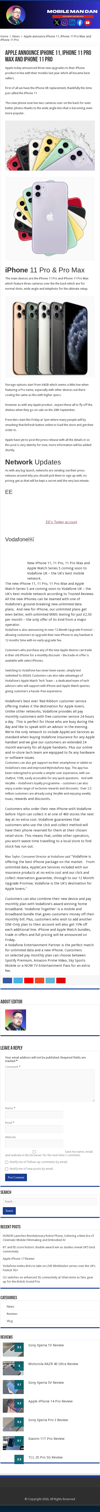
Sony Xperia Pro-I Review (48, 1420)
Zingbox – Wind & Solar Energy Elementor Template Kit (53, 1511)
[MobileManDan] (50, 15)
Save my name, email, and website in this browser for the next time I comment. (49, 1153)
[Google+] (45, 1493)
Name (10, 1108)
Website (10, 1137)
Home (4, 36)
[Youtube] (58, 1493)
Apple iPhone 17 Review (18, 1258)
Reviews (12, 1314)
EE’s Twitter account (61, 522)
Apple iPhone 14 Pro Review (50, 1401)
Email (9, 1122)
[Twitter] (50, 1493)
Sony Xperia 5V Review (46, 1382)
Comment (12, 1067)
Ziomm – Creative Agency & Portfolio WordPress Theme (67, 1511)
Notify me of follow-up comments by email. (39, 1162)
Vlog (10, 1321)
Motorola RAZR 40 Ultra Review (53, 1364)
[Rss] (41, 1493)
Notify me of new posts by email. (31, 1168)
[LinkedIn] (54, 1493)
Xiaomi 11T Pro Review (46, 1439)
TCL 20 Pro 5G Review (45, 1457)
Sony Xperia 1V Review (46, 1345)
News (16, 36)
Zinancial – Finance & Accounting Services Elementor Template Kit (38, 1511)
